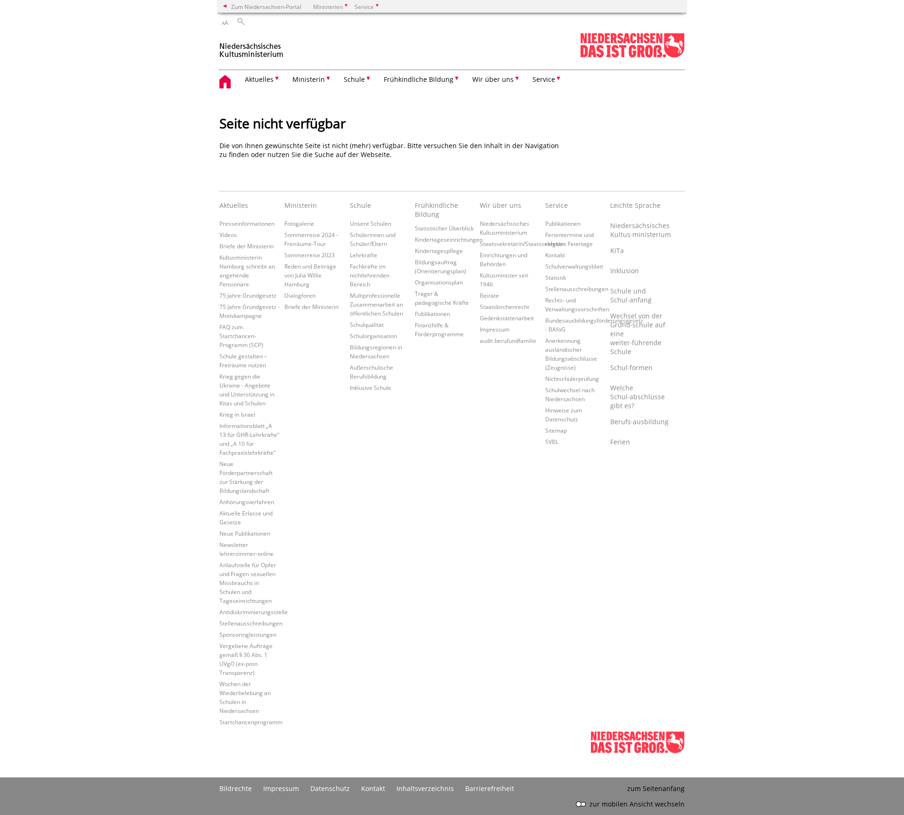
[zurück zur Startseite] (251, 46)
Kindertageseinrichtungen (449, 239)
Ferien (620, 441)
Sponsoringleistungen (247, 634)
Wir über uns (500, 205)
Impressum (494, 329)
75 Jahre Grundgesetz (247, 295)
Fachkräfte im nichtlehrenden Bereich (369, 275)
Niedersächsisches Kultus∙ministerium (640, 230)
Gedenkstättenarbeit (507, 318)
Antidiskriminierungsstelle (253, 612)
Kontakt (555, 255)
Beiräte (489, 295)
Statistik (555, 277)
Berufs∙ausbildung (639, 421)
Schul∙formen (631, 367)
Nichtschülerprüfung (572, 378)
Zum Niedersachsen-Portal (266, 6)
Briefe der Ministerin (246, 246)
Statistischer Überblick (444, 228)
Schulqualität (367, 324)
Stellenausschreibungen (250, 623)
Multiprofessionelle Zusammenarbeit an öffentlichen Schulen (376, 304)
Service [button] (544, 79)
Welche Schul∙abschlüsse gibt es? (637, 396)
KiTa (617, 250)
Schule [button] (354, 79)
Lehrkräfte (363, 255)
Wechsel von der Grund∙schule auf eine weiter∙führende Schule (637, 333)
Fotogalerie (299, 223)
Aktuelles (233, 205)
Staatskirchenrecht (504, 306)
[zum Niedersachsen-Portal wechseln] (632, 55)
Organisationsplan (439, 282)
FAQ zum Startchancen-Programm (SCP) (241, 335)
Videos (228, 234)
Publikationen (432, 313)
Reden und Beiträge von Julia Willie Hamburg (310, 275)
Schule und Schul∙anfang (631, 295)
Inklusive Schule (370, 387)
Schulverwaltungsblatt (574, 266)
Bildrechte (235, 788)
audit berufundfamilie (508, 340)
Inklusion (624, 270)
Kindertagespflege (439, 250)
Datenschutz (330, 788)
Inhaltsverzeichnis (425, 788)
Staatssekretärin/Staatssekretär (522, 243)
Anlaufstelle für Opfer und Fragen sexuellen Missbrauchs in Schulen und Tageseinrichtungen (247, 582)
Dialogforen (299, 295)
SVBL (551, 441)
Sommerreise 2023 (309, 255)
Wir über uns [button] (493, 79)
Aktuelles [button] (259, 79)
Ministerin (300, 205)
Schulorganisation (373, 336)
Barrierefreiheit (489, 788)
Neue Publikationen (244, 533)
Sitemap (556, 430)
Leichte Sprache (635, 205)
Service (556, 205)
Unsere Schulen (370, 223)
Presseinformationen (246, 223)
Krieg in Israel (237, 414)
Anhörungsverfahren (246, 502)
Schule (360, 205)
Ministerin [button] (308, 79)
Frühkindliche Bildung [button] (418, 79)
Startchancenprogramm (250, 722)
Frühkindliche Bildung (436, 210)
